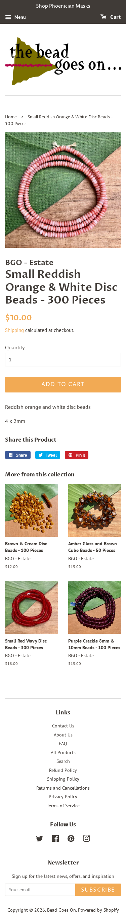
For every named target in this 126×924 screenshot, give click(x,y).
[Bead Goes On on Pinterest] (71, 840)
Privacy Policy (63, 797)
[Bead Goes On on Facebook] (55, 840)
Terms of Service (63, 806)
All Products (63, 752)
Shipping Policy (63, 779)
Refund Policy (63, 770)
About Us (63, 735)
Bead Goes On (61, 910)
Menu (19, 17)
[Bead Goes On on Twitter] (39, 840)
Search (63, 761)
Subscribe (98, 890)
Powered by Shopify (98, 910)
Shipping (14, 330)
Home (11, 117)
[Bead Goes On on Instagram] (86, 840)
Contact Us (63, 726)
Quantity (15, 347)
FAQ (63, 743)
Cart (115, 17)
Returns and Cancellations (63, 788)
